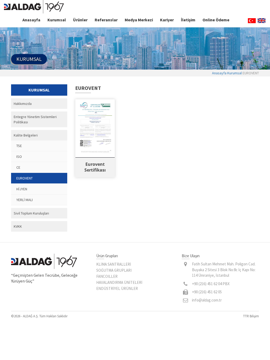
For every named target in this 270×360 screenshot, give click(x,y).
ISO (19, 156)
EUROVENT (24, 178)
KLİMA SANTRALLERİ (113, 264)
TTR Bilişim (251, 316)
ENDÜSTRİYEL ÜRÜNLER (117, 288)
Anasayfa (31, 19)
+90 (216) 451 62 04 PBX (211, 283)
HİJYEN (21, 189)
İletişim (188, 19)
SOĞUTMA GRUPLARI (114, 270)
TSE (19, 145)
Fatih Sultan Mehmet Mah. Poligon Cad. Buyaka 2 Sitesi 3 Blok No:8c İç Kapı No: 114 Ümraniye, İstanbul (223, 269)
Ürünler (80, 19)
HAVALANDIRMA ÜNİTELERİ (119, 282)
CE (18, 167)
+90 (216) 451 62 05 (207, 291)
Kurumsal (56, 19)
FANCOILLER (107, 276)
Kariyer (167, 19)
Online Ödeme (215, 19)
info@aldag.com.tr (207, 300)
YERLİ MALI (24, 199)
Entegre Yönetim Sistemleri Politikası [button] (35, 119)
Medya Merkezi (139, 19)
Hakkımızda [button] (23, 103)
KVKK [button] (18, 226)
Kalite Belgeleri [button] (26, 135)
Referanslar (106, 19)
